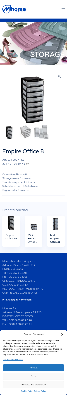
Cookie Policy (27, 391)
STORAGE (47, 54)
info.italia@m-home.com (17, 299)
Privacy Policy (40, 391)
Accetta (33, 367)
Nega (33, 376)
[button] (62, 334)
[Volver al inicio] (14, 9)
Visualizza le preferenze (33, 384)
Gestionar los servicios (13, 360)
